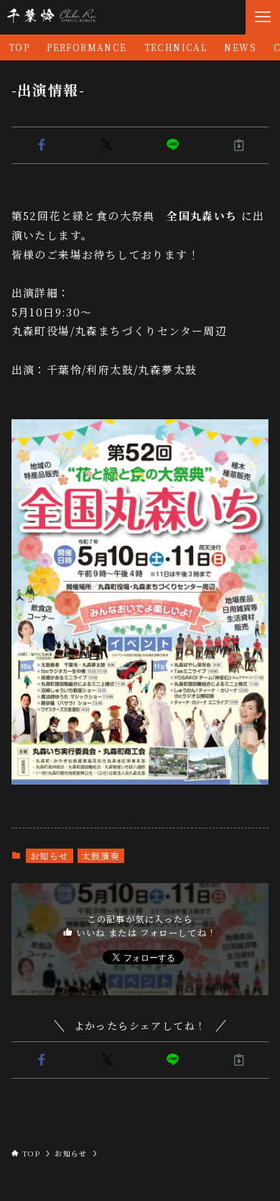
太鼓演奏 (101, 855)
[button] (41, 145)
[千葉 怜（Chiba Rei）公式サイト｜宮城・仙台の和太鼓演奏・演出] (51, 17)
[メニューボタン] (263, 17)
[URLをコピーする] (239, 145)
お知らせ (49, 855)
